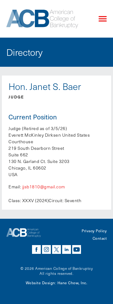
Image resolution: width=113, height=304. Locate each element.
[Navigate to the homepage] (47, 18)
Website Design (40, 283)
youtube (76, 249)
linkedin (66, 249)
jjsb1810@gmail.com (43, 187)
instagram (46, 249)
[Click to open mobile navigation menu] (102, 19)
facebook (36, 249)
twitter (56, 249)
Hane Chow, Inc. (72, 283)
